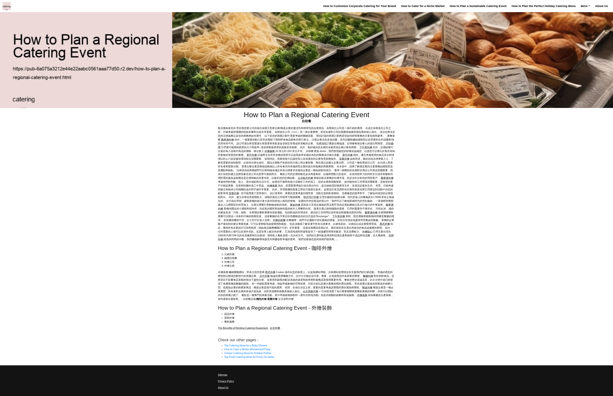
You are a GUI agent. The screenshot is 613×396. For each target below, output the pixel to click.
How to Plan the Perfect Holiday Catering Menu (544, 6)
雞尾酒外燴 (227, 139)
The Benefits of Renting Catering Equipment (243, 328)
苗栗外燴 (344, 158)
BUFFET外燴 (311, 197)
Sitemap (222, 374)
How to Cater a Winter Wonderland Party (247, 349)
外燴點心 (367, 231)
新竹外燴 (252, 155)
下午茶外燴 (365, 147)
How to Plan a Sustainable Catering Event (478, 6)
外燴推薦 (272, 185)
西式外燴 (385, 224)
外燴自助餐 (279, 220)
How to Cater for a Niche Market (423, 6)
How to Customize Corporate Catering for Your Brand (359, 6)
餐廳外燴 (368, 276)
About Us (601, 6)
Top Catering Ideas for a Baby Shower (245, 345)
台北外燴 (275, 328)
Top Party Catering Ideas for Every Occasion (249, 357)
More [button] (584, 6)
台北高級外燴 (310, 291)
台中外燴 (264, 276)
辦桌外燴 (295, 204)
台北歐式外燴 (305, 178)
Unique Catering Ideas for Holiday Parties (247, 353)
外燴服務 (270, 151)
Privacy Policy (226, 381)
